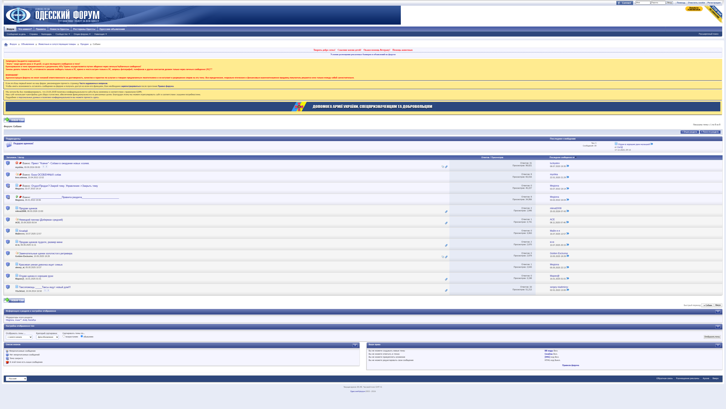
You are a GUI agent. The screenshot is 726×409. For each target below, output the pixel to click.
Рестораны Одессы (84, 29)
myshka (19, 167)
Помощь (681, 3)
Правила (41, 29)
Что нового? (25, 29)
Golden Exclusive (24, 256)
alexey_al (19, 267)
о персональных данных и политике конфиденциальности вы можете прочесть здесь (58, 97)
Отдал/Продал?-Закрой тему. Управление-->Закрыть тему (64, 185)
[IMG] (547, 357)
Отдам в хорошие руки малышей (634, 144)
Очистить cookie (696, 3)
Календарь (46, 34)
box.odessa (21, 177)
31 (531, 163)
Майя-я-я (19, 234)
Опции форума (81, 34)
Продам (84, 44)
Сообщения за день (16, 34)
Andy (25, 320)
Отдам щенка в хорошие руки (36, 276)
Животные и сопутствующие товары (57, 44)
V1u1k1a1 (20, 291)
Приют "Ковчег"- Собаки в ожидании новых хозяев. (60, 163)
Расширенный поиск (708, 34)
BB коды (549, 351)
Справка (33, 34)
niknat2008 (20, 211)
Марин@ (19, 279)
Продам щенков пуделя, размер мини (40, 242)
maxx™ (18, 320)
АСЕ (17, 222)
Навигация (99, 34)
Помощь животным (402, 50)
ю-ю (17, 245)
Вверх (718, 305)
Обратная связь (664, 378)
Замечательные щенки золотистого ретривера (45, 253)
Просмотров (497, 157)
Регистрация (714, 3)
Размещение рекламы (687, 378)
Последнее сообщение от (562, 157)
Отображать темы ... (16, 333)
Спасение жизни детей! (349, 50)
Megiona (19, 188)
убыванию (88, 337)
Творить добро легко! (324, 50)
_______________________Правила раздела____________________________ (75, 197)
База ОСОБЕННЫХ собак (46, 174)
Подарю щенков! (23, 143)
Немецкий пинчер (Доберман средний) (41, 219)
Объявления (27, 44)
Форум (10, 29)
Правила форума (570, 365)
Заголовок (11, 157)
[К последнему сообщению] (567, 166)
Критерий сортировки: (46, 333)
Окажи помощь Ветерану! (377, 50)
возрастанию (71, 337)
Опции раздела (690, 132)
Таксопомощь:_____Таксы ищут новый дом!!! (45, 287)
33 (531, 287)
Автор (21, 157)
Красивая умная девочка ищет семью (41, 264)
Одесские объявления (112, 29)
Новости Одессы (59, 29)
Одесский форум (357, 391)
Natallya (32, 320)
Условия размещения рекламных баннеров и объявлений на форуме (363, 54)
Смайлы (549, 354)
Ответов (485, 157)
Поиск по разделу (711, 132)
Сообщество (62, 34)
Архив (706, 378)
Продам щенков (28, 208)
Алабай (23, 230)
